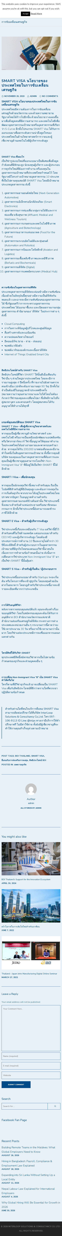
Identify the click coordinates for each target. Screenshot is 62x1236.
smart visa (37, 756)
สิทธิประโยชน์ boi (37, 760)
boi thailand (22, 756)
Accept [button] (25, 13)
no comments (50, 96)
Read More (36, 13)
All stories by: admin (31, 808)
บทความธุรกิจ (20, 764)
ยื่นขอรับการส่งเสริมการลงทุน (15, 760)
